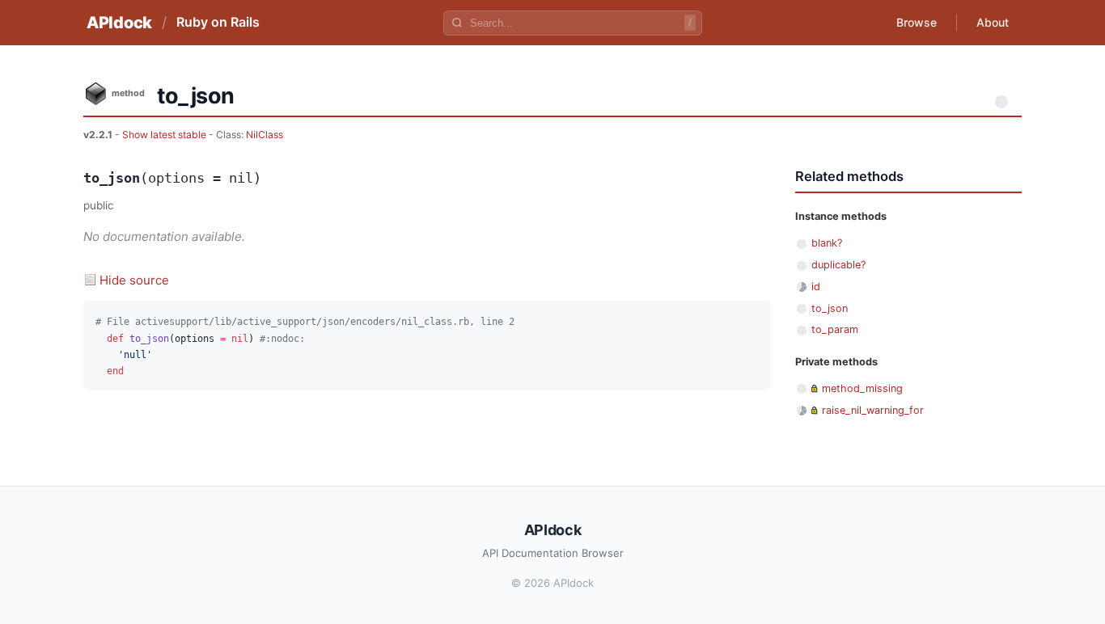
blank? (826, 243)
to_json (829, 308)
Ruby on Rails (218, 22)
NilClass (264, 135)
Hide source (134, 280)
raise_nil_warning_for (873, 410)
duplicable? (838, 265)
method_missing (862, 388)
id (815, 286)
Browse (916, 22)
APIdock (119, 22)
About (992, 22)
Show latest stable (165, 135)
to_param (834, 329)
